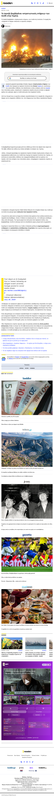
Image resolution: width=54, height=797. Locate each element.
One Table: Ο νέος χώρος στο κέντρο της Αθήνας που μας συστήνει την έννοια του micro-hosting (24, 625)
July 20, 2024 (10, 299)
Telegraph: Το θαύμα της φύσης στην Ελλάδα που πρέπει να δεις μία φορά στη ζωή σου (22, 468)
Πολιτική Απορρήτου (25, 755)
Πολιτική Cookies (35, 755)
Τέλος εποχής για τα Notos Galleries (10, 420)
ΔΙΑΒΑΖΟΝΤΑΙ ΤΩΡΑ (7, 335)
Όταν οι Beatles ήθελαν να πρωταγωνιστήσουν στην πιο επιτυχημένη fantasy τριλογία (22, 520)
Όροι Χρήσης (17, 755)
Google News (25, 357)
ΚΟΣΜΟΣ (3, 8)
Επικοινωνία (10, 755)
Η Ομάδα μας (44, 755)
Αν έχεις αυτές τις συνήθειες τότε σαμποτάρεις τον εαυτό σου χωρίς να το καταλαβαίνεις (22, 529)
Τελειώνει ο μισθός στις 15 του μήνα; (10, 416)
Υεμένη (39, 86)
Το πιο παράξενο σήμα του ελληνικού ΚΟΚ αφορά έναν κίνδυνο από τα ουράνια (25, 350)
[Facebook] (35, 3)
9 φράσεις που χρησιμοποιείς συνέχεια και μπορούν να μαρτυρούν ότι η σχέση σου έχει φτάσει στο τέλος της (26, 524)
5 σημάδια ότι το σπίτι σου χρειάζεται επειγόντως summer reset (16, 629)
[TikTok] (43, 3)
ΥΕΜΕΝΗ (32, 368)
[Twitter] (40, 3)
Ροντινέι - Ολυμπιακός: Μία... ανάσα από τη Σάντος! (13, 581)
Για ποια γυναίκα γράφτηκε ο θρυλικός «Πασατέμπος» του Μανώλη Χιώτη (23, 348)
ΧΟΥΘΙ (26, 368)
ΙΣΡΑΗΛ (21, 368)
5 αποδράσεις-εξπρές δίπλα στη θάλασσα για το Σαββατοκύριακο (17, 476)
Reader (17, 357)
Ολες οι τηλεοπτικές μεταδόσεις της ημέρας (11, 577)
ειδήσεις (11, 358)
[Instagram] (37, 3)
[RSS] (32, 3)
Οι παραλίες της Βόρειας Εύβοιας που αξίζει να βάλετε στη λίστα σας (17, 472)
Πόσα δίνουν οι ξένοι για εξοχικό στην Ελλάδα (12, 424)
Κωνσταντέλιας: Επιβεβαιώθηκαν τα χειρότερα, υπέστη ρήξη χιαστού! (18, 573)
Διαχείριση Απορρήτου (27, 757)
